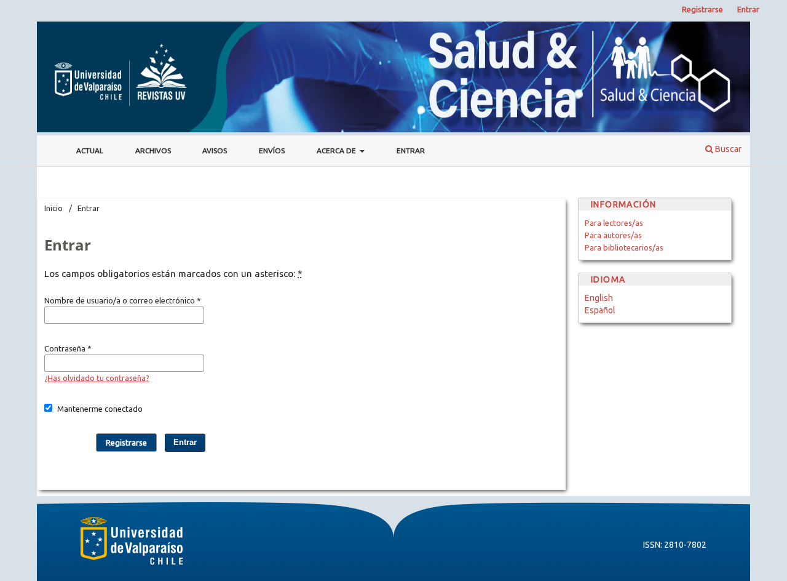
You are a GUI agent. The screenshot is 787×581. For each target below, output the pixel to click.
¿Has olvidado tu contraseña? (96, 378)
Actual (89, 150)
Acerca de (337, 150)
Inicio (53, 208)
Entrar (411, 150)
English (599, 298)
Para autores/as (613, 235)
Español (600, 310)
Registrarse (702, 9)
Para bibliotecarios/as (624, 247)
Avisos (214, 150)
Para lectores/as (614, 222)
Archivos (153, 150)
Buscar (727, 149)
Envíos (272, 150)
